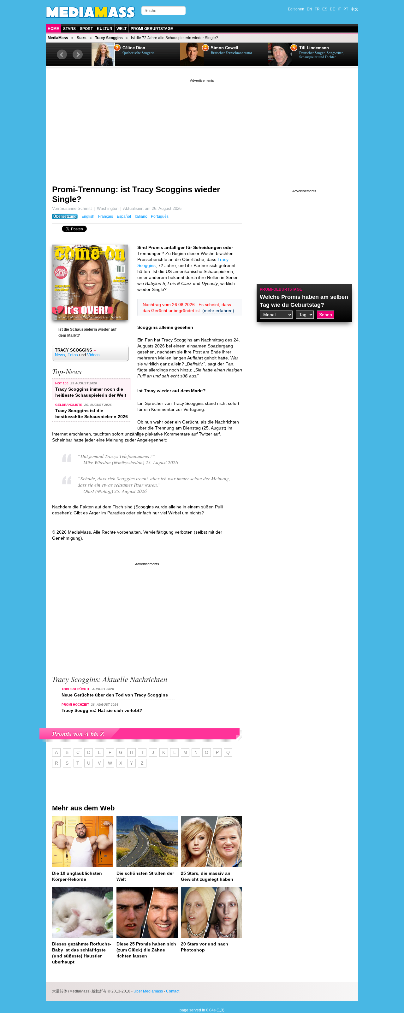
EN (309, 9)
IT (339, 9)
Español (124, 216)
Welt (121, 29)
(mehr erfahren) (218, 310)
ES (324, 9)
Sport (86, 29)
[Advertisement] (202, 128)
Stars (69, 29)
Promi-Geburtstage (152, 29)
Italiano (141, 216)
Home (53, 29)
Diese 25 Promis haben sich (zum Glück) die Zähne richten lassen (146, 949)
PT (345, 9)
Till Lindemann (314, 48)
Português (160, 216)
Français (105, 216)
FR (317, 9)
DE (332, 9)
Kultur (104, 29)
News (60, 354)
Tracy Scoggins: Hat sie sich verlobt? (102, 710)
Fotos (73, 354)
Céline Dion (133, 48)
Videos (93, 354)
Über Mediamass (148, 991)
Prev (62, 55)
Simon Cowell (224, 48)
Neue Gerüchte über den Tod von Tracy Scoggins (115, 694)
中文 (354, 9)
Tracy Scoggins (109, 38)
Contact (172, 991)
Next (78, 55)
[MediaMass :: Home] (90, 12)
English (87, 216)
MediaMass (58, 38)
